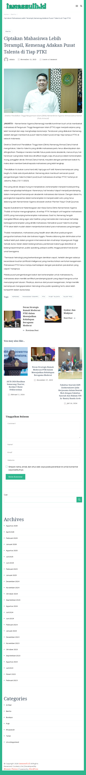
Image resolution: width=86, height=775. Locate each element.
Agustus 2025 (12, 550)
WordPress (33, 769)
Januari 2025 (11, 575)
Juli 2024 (9, 612)
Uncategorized (12, 742)
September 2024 (13, 600)
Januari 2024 (11, 631)
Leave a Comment (50, 59)
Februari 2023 (12, 680)
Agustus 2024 (12, 606)
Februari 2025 (12, 569)
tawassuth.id (24, 763)
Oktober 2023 (12, 649)
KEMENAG (15, 296)
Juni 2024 (10, 618)
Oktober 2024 (12, 594)
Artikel (8, 705)
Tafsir (8, 736)
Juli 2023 (9, 668)
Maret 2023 (11, 674)
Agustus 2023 (12, 662)
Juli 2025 (9, 557)
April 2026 (10, 532)
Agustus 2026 (12, 526)
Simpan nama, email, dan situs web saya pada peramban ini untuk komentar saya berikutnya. (43, 468)
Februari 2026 (12, 538)
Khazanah (10, 730)
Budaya (9, 717)
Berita (8, 31)
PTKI (43, 296)
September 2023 (13, 656)
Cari (6, 495)
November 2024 (12, 588)
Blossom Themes (11, 769)
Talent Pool (68, 296)
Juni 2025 (10, 563)
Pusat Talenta (54, 296)
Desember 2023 (12, 637)
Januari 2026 (11, 544)
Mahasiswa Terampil (31, 296)
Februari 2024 (12, 625)
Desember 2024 (12, 581)
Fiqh (8, 724)
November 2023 (12, 643)
